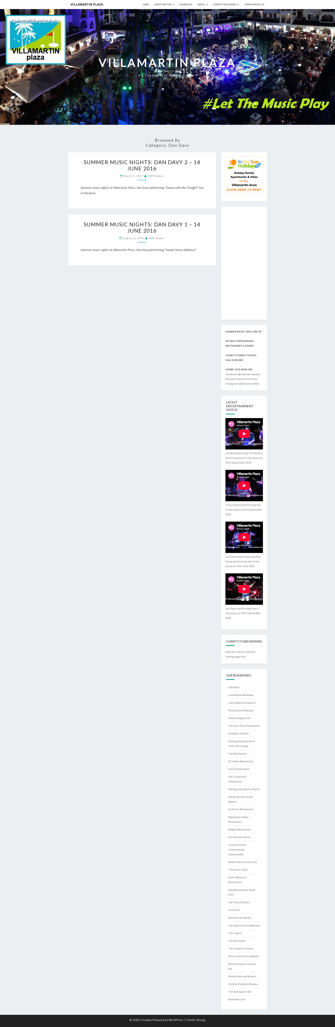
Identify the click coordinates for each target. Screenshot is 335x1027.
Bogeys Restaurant (239, 829)
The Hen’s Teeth (238, 869)
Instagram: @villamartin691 (242, 383)
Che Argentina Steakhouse (244, 925)
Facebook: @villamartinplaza (242, 374)
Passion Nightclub (239, 718)
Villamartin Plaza (87, 4)
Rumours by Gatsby (239, 917)
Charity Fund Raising (224, 4)
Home (146, 4)
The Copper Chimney (240, 948)
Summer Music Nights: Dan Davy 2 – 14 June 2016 (142, 165)
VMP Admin (156, 175)
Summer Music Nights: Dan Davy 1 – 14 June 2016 (142, 227)
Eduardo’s (234, 687)
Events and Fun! (163, 4)
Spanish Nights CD (254, 4)
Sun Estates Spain (239, 769)
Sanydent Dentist (238, 733)
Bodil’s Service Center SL (242, 862)
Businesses (186, 4)
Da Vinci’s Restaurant (240, 809)
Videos (201, 4)
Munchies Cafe (236, 999)
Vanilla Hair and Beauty (242, 976)
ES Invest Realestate (240, 761)
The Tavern (235, 933)
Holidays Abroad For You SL (244, 789)
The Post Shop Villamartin (244, 725)
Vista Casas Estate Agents (243, 956)
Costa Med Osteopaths (241, 702)
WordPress (176, 1020)
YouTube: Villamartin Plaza (241, 379)
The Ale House (236, 940)
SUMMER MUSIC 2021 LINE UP (243, 331)
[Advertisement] (244, 263)
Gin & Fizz (234, 910)
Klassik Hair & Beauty (241, 710)
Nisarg (200, 1020)
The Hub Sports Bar (240, 991)
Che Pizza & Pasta (239, 902)
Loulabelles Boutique (241, 695)
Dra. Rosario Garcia (239, 837)
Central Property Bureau (243, 984)
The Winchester (237, 753)
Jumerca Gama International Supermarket (237, 849)
